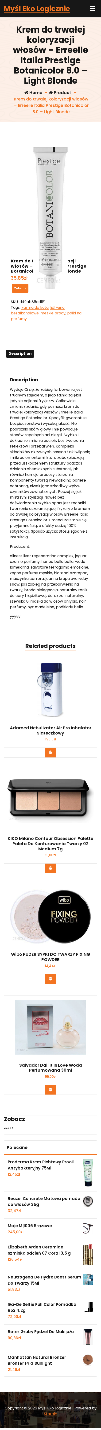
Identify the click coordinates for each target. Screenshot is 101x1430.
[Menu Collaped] (92, 8)
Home (35, 93)
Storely (50, 1414)
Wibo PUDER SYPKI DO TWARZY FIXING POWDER (50, 957)
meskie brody (53, 313)
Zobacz (20, 288)
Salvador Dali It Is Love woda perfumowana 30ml (50, 1068)
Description (20, 353)
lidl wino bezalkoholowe (38, 310)
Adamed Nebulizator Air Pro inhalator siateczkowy (50, 730)
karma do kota (35, 307)
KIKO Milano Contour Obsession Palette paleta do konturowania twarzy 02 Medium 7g (50, 843)
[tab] (20, 354)
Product (62, 93)
